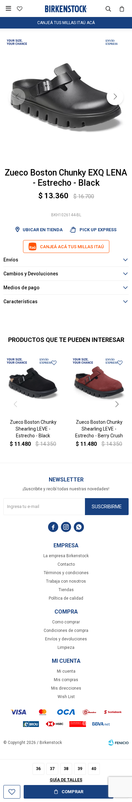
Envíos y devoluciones (66, 639)
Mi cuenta (66, 671)
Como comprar (66, 622)
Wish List (66, 696)
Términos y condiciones (66, 572)
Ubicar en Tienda (43, 229)
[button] (108, 8)
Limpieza (66, 647)
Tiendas (66, 589)
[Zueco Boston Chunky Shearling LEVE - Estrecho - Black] (33, 384)
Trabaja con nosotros (66, 581)
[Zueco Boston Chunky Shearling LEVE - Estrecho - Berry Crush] (99, 384)
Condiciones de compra (66, 630)
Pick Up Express (92, 229)
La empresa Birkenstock (66, 555)
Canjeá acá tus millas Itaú (72, 246)
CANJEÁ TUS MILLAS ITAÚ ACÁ (66, 22)
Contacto (66, 564)
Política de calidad (66, 598)
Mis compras (66, 679)
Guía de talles (66, 780)
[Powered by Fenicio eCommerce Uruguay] (118, 742)
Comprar (72, 791)
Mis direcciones (66, 688)
